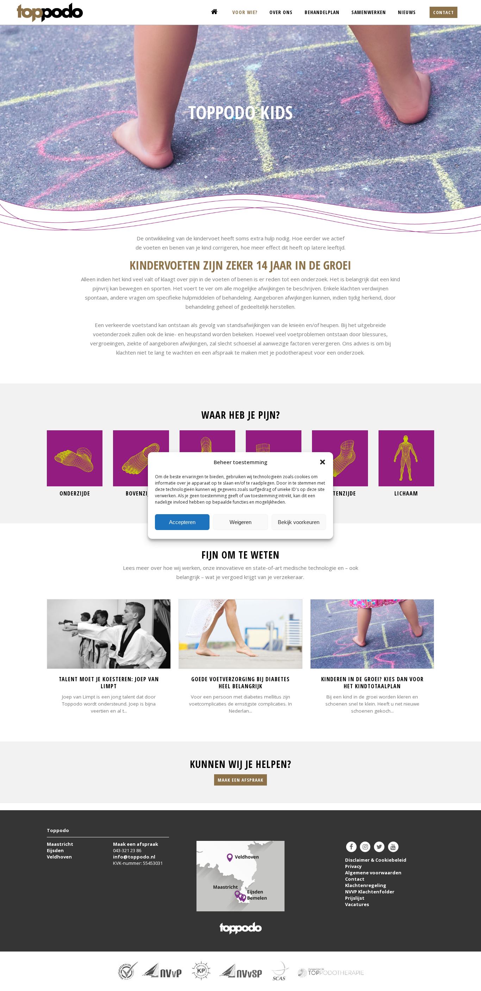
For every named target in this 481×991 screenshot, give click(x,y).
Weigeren (240, 522)
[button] (322, 462)
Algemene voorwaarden (373, 872)
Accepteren (182, 522)
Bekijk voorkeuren (298, 522)
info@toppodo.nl (134, 857)
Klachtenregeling (365, 885)
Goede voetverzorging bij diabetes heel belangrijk (240, 682)
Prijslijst (354, 898)
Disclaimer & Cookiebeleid (375, 860)
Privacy (353, 866)
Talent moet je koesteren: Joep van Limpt (109, 682)
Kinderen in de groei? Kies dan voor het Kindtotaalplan (372, 682)
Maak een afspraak (240, 780)
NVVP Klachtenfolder (369, 891)
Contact (443, 12)
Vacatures (357, 904)
